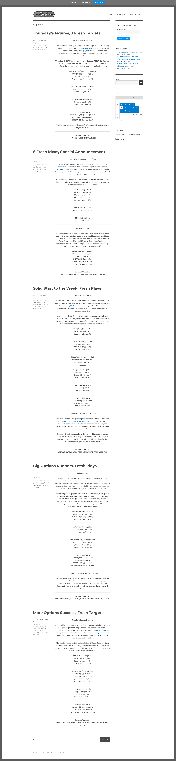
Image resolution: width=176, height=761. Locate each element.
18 (125, 111)
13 (133, 107)
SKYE (46, 486)
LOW (38, 484)
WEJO (39, 171)
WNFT (42, 632)
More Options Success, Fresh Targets (68, 612)
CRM (41, 166)
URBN (45, 49)
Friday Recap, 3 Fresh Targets (125, 66)
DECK (44, 45)
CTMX (38, 482)
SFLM (34, 630)
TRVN (34, 306)
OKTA (34, 170)
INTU (34, 47)
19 (129, 111)
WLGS (39, 308)
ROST (34, 49)
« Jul (121, 121)
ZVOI (37, 634)
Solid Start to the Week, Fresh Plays (67, 288)
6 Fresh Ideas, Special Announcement (69, 151)
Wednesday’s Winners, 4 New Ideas (127, 56)
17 (121, 111)
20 (133, 111)
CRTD (34, 482)
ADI (37, 45)
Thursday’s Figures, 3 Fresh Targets (66, 33)
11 (125, 107)
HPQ (40, 304)
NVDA (39, 486)
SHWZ (39, 630)
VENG (42, 306)
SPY (48, 304)
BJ (45, 480)
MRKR (44, 304)
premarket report (85, 48)
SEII (41, 170)
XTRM (41, 487)
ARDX (38, 480)
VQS (45, 306)
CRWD (46, 166)
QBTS (46, 47)
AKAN (38, 627)
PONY (42, 47)
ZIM (34, 634)
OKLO (38, 47)
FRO (36, 168)
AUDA (39, 302)
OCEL (38, 629)
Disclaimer (139, 14)
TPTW (37, 487)
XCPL (46, 632)
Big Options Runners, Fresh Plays (65, 466)
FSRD (41, 627)
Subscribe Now (119, 14)
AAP (34, 45)
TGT (34, 487)
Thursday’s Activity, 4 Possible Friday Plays (129, 52)
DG (34, 168)
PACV (43, 486)
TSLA (38, 306)
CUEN (42, 482)
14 (137, 107)
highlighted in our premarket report (78, 306)
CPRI (38, 166)
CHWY (45, 164)
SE (45, 629)
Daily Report (36, 43)
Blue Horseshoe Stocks (39, 753)
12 (129, 107)
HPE (37, 304)
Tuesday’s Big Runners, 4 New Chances (128, 60)
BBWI (42, 480)
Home (109, 14)
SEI (38, 49)
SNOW (41, 49)
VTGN (34, 308)
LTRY (40, 168)
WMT (38, 632)
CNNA (43, 302)
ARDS (34, 302)
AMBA (44, 300)
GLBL (34, 484)
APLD (40, 45)
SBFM (42, 629)
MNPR (44, 168)
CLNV (34, 166)
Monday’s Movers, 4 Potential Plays (127, 63)
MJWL (35, 486)
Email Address (121, 29)
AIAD (41, 164)
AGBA (38, 164)
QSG (38, 170)
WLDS (43, 171)
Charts (130, 14)
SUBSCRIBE (99, 2)
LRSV (42, 484)
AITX (41, 300)
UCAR (44, 170)
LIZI (45, 627)
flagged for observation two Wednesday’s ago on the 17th (77, 421)
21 (137, 111)
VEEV (34, 171)
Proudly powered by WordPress (57, 753)
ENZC (46, 482)
